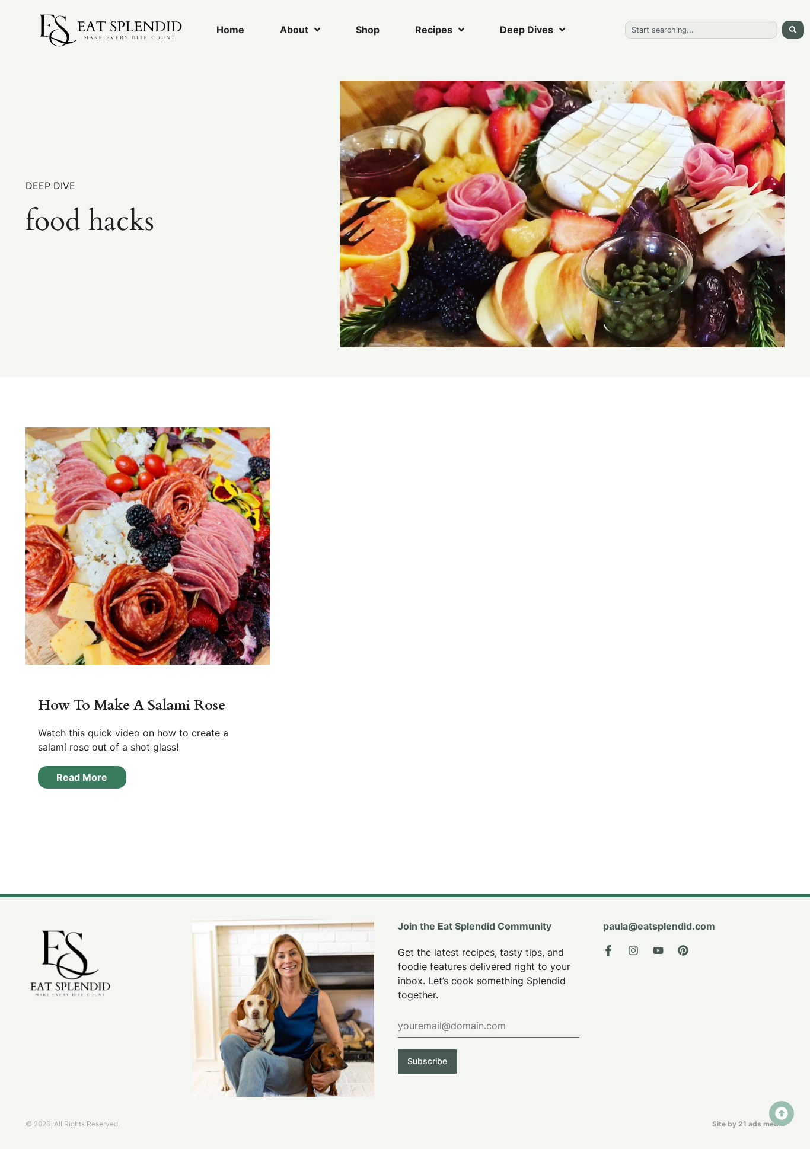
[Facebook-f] (608, 950)
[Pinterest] (683, 950)
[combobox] (701, 30)
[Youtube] (658, 950)
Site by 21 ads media (748, 1123)
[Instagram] (633, 950)
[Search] (793, 30)
